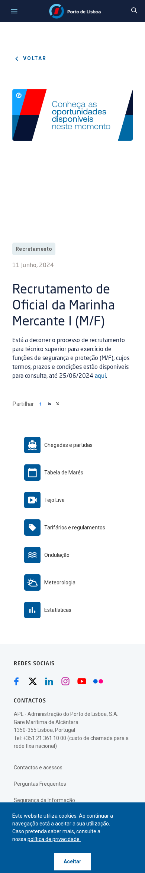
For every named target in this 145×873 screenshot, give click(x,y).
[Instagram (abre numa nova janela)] (65, 681)
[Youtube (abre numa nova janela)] (82, 681)
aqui (100, 376)
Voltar (33, 58)
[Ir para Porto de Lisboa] (75, 11)
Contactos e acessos (38, 767)
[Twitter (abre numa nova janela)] (33, 681)
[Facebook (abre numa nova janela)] (16, 681)
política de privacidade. (54, 839)
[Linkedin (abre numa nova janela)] (49, 681)
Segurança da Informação (44, 800)
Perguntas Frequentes (40, 784)
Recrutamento (34, 249)
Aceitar (72, 861)
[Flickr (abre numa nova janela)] (98, 681)
